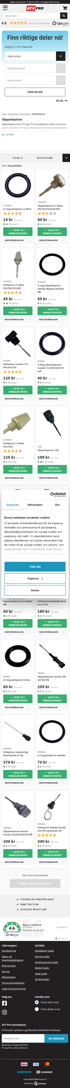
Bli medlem (56, 1038)
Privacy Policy (7, 1048)
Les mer (10, 134)
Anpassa (32, 578)
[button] (35, 23)
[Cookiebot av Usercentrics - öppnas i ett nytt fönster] (50, 494)
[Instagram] (17, 1012)
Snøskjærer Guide (44, 950)
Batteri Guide (42, 967)
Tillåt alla (35, 566)
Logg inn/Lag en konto (14, 988)
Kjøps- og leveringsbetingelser (13, 958)
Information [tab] (35, 504)
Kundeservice (9, 950)
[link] (35, 929)
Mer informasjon (14, 240)
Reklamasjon (9, 977)
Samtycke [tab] (12, 504)
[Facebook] (17, 1003)
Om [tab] (57, 504)
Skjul (60, 101)
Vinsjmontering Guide (46, 962)
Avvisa (35, 590)
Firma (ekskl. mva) (50, 1009)
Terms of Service (20, 1048)
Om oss (6, 971)
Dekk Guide (41, 973)
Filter (16, 158)
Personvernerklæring (13, 982)
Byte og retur (9, 965)
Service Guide (42, 956)
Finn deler (35, 92)
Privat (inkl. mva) (50, 1002)
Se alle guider (42, 979)
